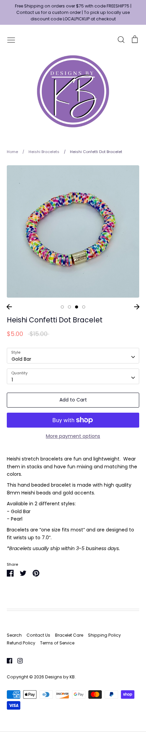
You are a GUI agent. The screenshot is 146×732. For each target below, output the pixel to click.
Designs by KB (60, 677)
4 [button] (83, 306)
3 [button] (76, 306)
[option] (73, 231)
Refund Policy (21, 643)
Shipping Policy (104, 635)
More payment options (73, 436)
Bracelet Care (69, 635)
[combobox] (73, 355)
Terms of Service (57, 643)
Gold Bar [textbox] (21, 359)
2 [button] (69, 306)
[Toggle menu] (11, 39)
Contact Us (38, 635)
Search (14, 635)
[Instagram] (17, 660)
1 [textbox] (12, 379)
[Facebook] (7, 660)
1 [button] (62, 306)
